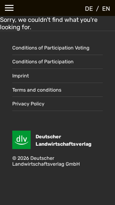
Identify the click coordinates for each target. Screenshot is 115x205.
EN (106, 8)
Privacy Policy (28, 104)
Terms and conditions (36, 90)
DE (89, 8)
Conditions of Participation (43, 62)
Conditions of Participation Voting (51, 48)
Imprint (20, 76)
